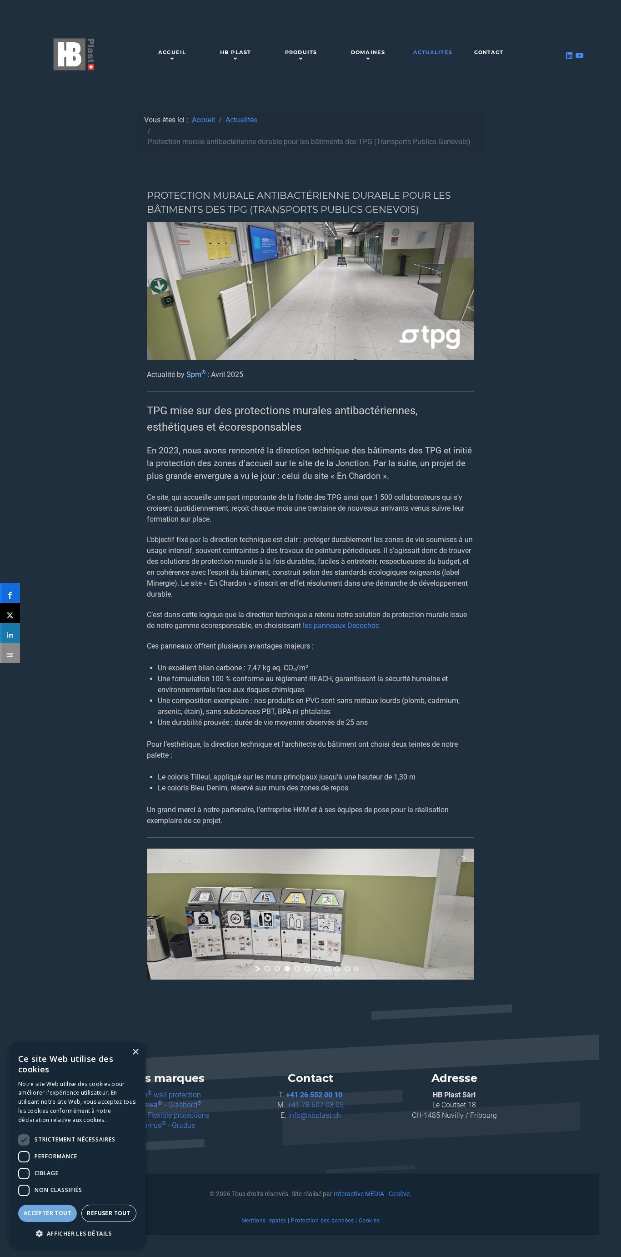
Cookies (369, 1220)
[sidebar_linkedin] (10, 633)
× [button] (135, 1052)
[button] (77, 1233)
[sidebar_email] (10, 653)
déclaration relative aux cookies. (62, 1120)
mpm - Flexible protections (167, 1115)
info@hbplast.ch (314, 1115)
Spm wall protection (167, 1095)
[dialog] (77, 1145)
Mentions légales (263, 1220)
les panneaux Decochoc (341, 625)
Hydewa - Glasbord (167, 1105)
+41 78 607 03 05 (315, 1105)
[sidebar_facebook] (10, 593)
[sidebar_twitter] (10, 613)
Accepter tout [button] (47, 1213)
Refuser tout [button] (108, 1213)
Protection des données (322, 1220)
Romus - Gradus (167, 1125)
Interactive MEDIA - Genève (372, 1194)
